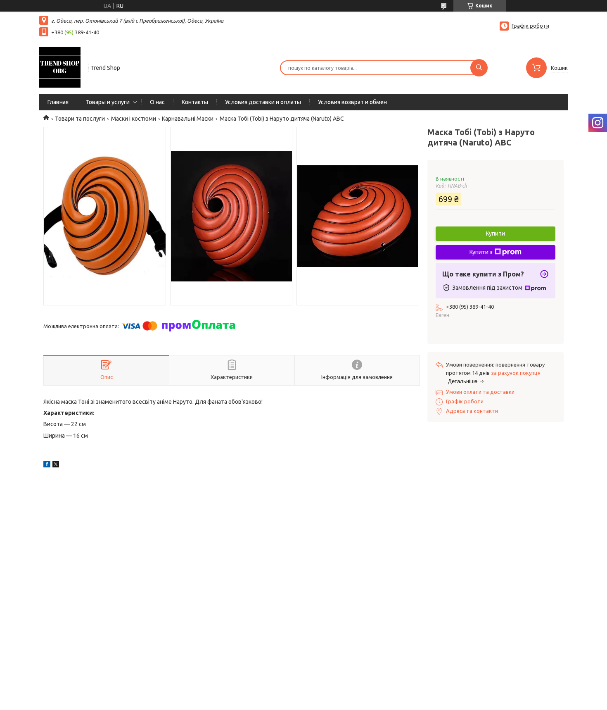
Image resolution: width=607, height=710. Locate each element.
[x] (55, 465)
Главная (58, 102)
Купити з (481, 252)
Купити (495, 233)
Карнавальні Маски (187, 118)
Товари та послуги (80, 118)
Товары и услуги (107, 102)
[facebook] (46, 465)
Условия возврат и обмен (352, 102)
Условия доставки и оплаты (263, 102)
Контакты (195, 102)
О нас (157, 102)
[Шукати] (479, 67)
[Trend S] (60, 67)
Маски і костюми (133, 118)
